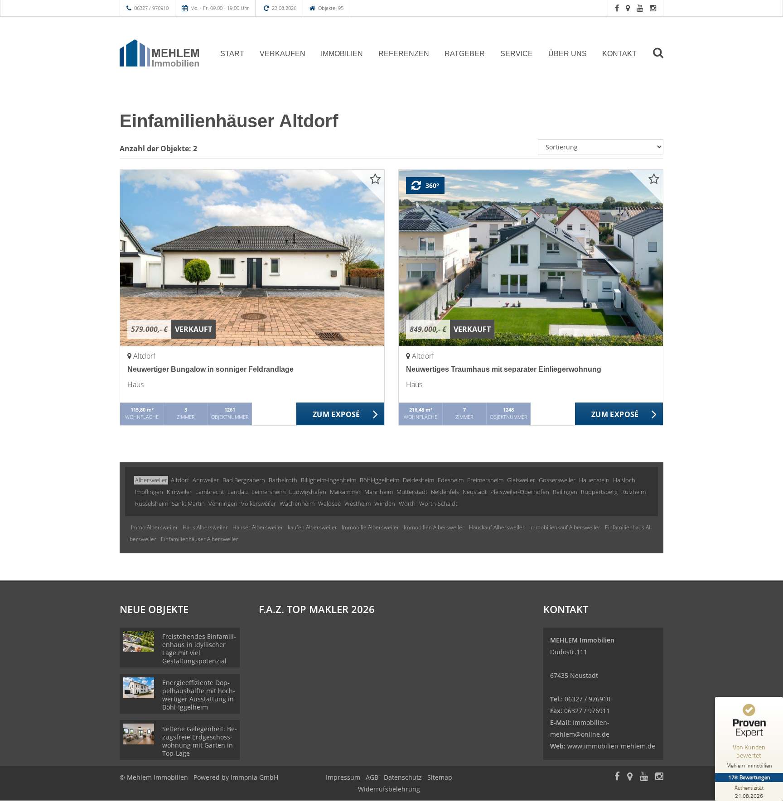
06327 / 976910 (151, 8)
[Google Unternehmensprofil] (628, 8)
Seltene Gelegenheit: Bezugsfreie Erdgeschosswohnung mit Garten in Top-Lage (199, 741)
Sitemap (439, 777)
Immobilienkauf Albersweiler (564, 527)
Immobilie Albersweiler (370, 527)
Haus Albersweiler (205, 527)
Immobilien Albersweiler (434, 527)
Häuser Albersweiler (257, 527)
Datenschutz (403, 777)
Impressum (343, 777)
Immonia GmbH (254, 777)
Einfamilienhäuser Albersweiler (199, 539)
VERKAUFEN (282, 54)
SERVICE (516, 54)
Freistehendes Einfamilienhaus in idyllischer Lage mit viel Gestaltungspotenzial (199, 648)
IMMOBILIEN (342, 54)
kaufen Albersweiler (312, 527)
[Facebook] (617, 8)
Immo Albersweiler (154, 527)
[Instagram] (653, 8)
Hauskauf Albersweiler (497, 527)
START (232, 54)
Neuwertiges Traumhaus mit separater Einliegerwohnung (503, 369)
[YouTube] (640, 8)
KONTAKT (619, 54)
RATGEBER (465, 54)
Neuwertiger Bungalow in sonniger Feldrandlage (210, 369)
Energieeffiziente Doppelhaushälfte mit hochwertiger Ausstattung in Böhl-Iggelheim (198, 694)
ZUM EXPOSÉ (336, 414)
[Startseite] (159, 53)
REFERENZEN (403, 54)
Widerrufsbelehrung (389, 789)
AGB (372, 777)
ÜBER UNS (567, 54)
